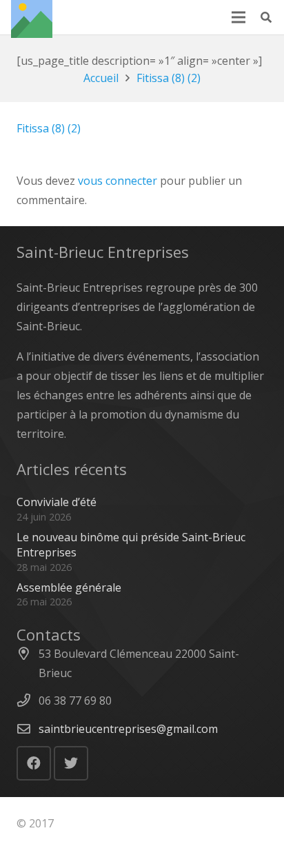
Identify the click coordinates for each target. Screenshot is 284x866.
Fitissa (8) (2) (49, 128)
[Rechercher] (266, 17)
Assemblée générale (69, 587)
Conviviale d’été (57, 502)
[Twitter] (71, 763)
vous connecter (117, 180)
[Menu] (238, 17)
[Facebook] (34, 763)
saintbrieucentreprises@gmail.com (128, 728)
